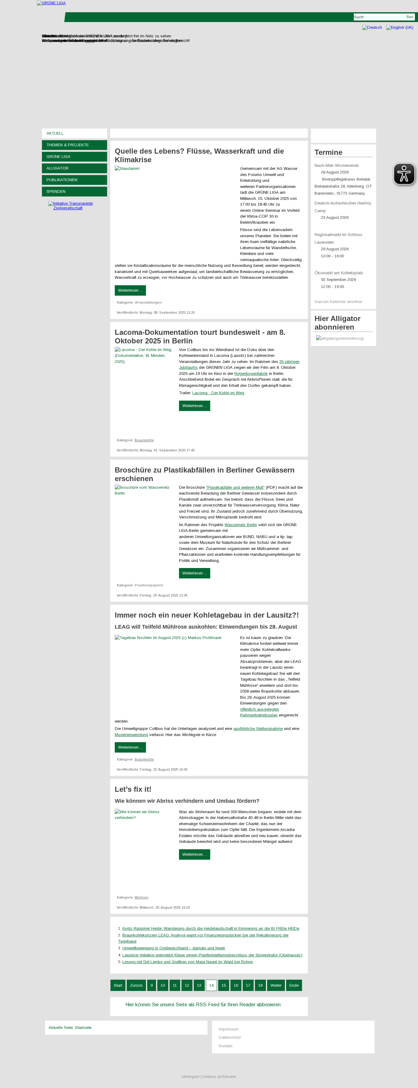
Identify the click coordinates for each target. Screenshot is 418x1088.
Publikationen (62, 180)
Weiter (276, 985)
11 (175, 985)
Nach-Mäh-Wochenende (337, 165)
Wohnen (141, 897)
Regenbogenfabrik (251, 373)
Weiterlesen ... (130, 290)
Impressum (229, 1029)
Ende (294, 985)
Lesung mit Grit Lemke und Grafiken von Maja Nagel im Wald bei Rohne (187, 961)
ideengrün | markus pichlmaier (209, 1076)
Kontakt (225, 1046)
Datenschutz (230, 1037)
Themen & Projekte (68, 145)
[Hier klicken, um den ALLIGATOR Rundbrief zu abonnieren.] (343, 338)
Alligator (58, 168)
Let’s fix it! (133, 789)
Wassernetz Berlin (241, 524)
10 (163, 985)
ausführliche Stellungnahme (258, 728)
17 (248, 985)
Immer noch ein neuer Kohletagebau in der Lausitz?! (207, 615)
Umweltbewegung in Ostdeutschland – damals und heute (173, 948)
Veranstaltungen (148, 302)
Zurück (136, 985)
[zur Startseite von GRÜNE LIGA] (51, 3)
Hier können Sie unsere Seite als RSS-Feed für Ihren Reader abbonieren (203, 1004)
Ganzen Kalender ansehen (338, 301)
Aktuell (55, 133)
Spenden (56, 191)
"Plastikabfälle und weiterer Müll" (235, 487)
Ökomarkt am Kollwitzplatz (339, 273)
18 (260, 985)
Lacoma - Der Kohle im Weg (218, 393)
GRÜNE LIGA (58, 156)
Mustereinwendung (131, 734)
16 (236, 985)
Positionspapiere (149, 585)
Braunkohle (144, 440)
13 (199, 985)
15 (224, 985)
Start (118, 985)
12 (187, 985)
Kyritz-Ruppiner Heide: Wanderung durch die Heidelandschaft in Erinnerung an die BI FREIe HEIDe (210, 928)
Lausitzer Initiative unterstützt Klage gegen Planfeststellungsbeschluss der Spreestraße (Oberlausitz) (212, 955)
